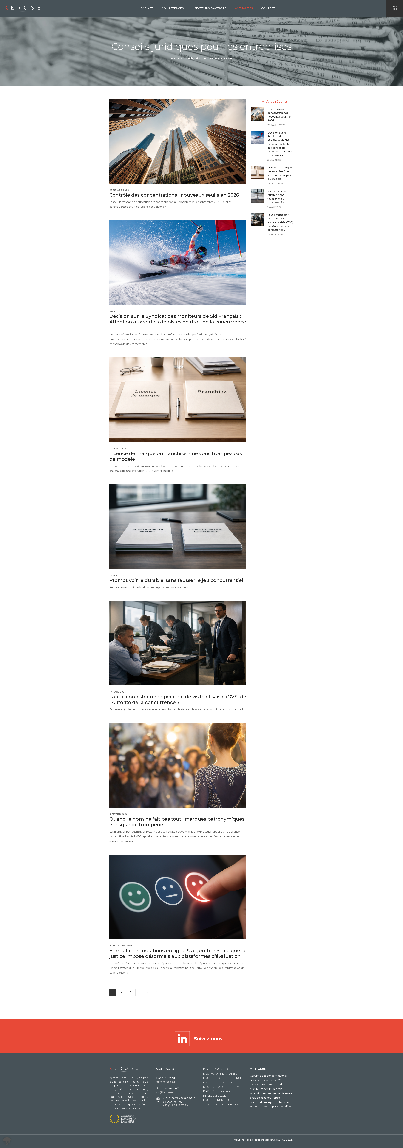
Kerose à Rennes (215, 1069)
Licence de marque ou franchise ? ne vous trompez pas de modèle (175, 456)
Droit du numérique (218, 1100)
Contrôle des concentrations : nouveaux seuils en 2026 (174, 195)
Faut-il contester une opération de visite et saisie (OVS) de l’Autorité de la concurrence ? (177, 699)
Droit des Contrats (217, 1082)
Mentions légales (243, 1139)
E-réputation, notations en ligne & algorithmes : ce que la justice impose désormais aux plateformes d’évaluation (177, 953)
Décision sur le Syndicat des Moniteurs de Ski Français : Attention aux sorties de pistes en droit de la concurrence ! (177, 321)
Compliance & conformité (222, 1104)
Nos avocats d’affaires (220, 1073)
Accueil (175, 58)
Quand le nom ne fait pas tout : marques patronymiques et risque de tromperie (176, 822)
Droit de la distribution (221, 1086)
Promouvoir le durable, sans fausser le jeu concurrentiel (176, 580)
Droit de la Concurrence (222, 1078)
